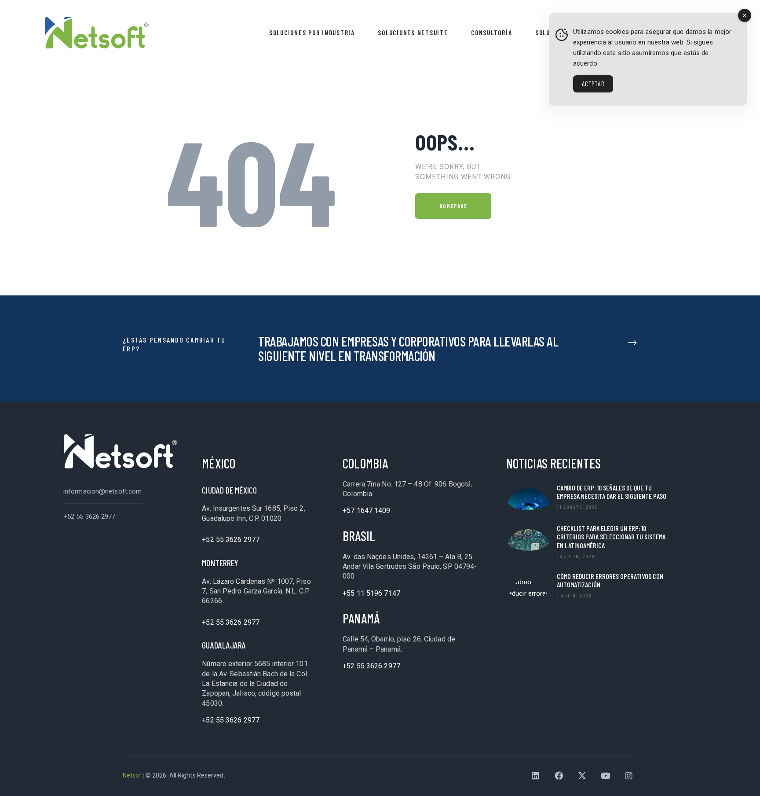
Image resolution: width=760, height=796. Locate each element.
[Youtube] (605, 775)
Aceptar (593, 84)
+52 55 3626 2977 (89, 516)
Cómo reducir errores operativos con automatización (610, 580)
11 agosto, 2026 (577, 507)
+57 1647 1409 (366, 510)
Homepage (453, 206)
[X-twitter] (582, 775)
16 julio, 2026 (576, 556)
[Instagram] (629, 775)
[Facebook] (559, 775)
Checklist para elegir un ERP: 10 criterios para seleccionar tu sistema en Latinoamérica (611, 536)
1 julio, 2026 (574, 595)
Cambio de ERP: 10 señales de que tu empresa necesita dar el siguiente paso (611, 491)
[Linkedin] (535, 775)
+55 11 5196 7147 (371, 593)
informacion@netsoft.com (102, 491)
